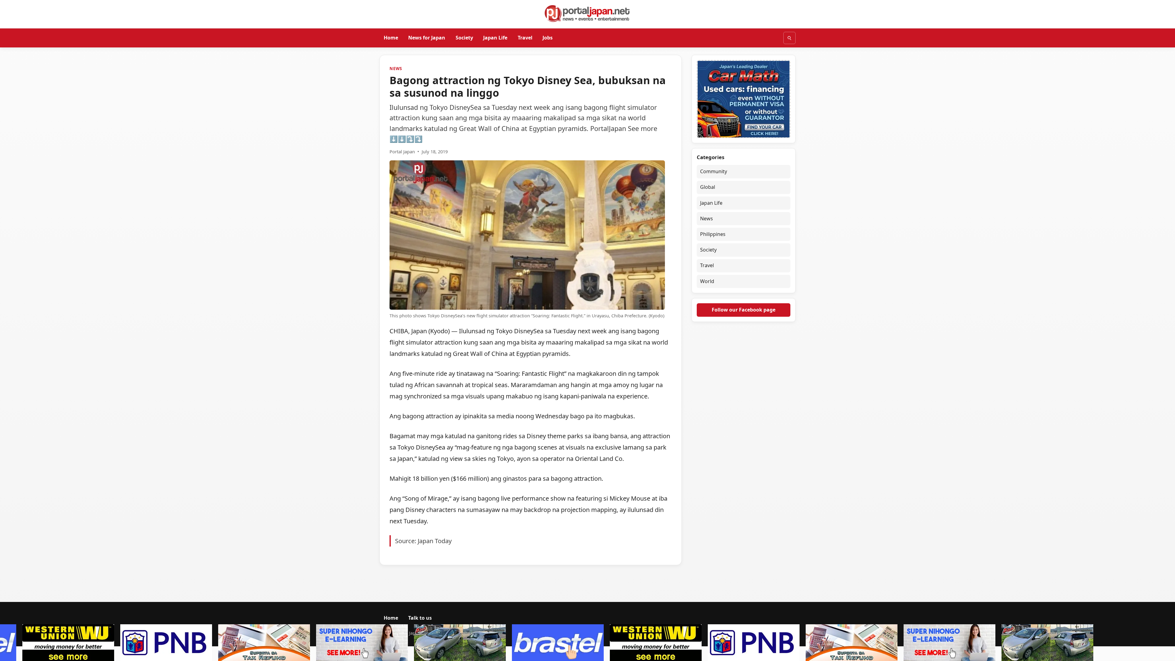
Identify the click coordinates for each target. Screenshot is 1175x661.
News (396, 68)
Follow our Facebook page (743, 309)
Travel (525, 37)
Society (464, 37)
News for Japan (426, 37)
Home (391, 37)
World (707, 281)
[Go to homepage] (587, 13)
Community (713, 171)
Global (707, 187)
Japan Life (495, 37)
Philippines (713, 234)
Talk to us (420, 617)
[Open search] (789, 38)
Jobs (548, 37)
